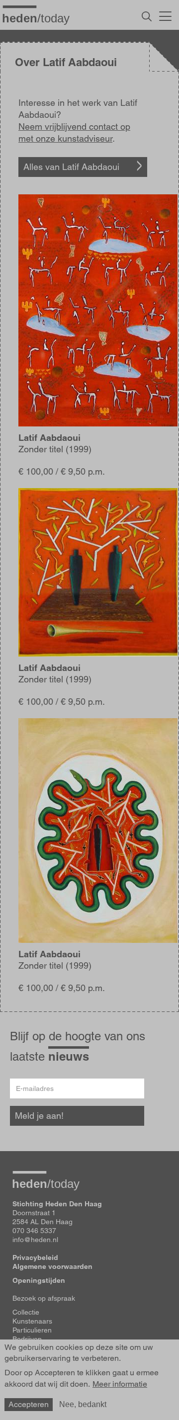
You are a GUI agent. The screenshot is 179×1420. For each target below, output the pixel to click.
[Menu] (165, 15)
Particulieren (32, 1330)
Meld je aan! (39, 1115)
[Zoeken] (147, 16)
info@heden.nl (35, 1240)
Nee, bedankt (82, 1404)
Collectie (25, 1312)
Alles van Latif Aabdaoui (71, 167)
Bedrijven (27, 1339)
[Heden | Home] (39, 17)
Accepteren (28, 1404)
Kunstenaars (32, 1321)
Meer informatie (119, 1384)
